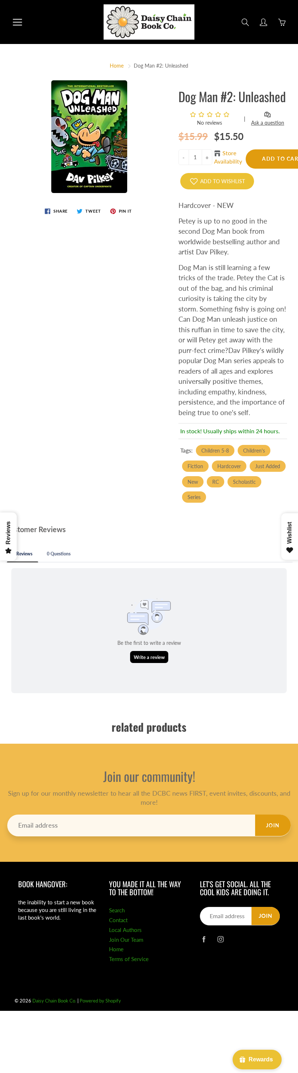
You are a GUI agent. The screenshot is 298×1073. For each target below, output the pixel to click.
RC (215, 482)
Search (117, 910)
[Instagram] (220, 939)
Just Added (267, 466)
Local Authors (125, 930)
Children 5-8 (215, 450)
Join (273, 825)
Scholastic (244, 482)
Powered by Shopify (100, 1001)
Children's (254, 450)
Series (194, 497)
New (193, 482)
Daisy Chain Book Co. (54, 1001)
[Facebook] (203, 939)
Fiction (195, 466)
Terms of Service (129, 959)
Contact (118, 920)
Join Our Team (126, 940)
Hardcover (229, 466)
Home (117, 66)
